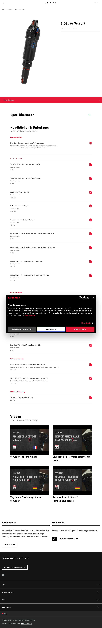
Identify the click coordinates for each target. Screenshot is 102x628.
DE (5, 614)
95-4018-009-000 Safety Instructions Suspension (34, 367)
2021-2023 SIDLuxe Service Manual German (25, 180)
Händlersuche (9, 545)
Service (51, 3)
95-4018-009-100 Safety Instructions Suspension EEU (29, 380)
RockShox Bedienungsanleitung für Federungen (34, 145)
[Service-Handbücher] (90, 165)
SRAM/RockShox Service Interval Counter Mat (26, 263)
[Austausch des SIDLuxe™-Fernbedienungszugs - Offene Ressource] (72, 480)
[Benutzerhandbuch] (90, 144)
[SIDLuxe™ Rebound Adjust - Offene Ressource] (29, 440)
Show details (85, 323)
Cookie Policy (30, 315)
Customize (50, 329)
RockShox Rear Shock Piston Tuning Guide (25, 347)
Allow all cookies (80, 329)
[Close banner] (93, 297)
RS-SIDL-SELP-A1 (20, 9)
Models (10, 9)
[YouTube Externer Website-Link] (3, 575)
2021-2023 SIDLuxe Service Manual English (25, 167)
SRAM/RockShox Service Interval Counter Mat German (29, 277)
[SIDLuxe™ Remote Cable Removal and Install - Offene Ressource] (72, 440)
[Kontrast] (22, 623)
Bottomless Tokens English (19, 208)
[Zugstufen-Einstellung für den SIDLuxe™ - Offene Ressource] (29, 480)
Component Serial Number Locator (22, 222)
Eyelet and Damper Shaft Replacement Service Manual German (32, 250)
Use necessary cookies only (22, 329)
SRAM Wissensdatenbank (69, 539)
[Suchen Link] (95, 3)
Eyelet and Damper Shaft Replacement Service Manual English (32, 236)
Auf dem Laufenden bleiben (14, 567)
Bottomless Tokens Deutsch (20, 194)
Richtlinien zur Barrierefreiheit (11, 623)
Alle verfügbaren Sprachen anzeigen (25, 131)
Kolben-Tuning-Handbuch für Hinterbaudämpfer (27, 334)
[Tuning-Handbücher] (90, 346)
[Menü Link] (3, 3)
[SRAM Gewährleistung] (90, 398)
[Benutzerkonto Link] (98, 3)
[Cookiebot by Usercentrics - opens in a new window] (80, 297)
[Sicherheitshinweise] (90, 365)
